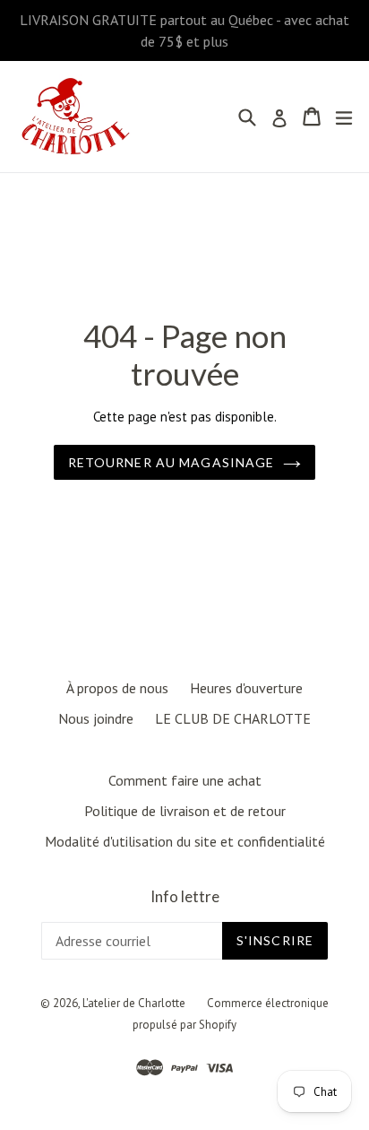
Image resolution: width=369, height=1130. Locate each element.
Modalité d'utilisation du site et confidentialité (185, 841)
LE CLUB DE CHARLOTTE (233, 718)
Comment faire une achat (185, 780)
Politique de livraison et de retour (185, 811)
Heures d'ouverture (246, 688)
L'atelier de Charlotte (133, 1003)
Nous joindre (95, 718)
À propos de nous (117, 688)
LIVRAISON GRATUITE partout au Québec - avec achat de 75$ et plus (184, 30)
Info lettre (184, 897)
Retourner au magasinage (171, 462)
